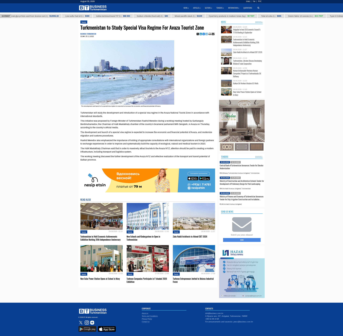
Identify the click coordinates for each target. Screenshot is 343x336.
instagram (86, 322)
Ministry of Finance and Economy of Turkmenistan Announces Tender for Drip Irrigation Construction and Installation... (242, 198)
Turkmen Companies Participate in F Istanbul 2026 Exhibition (147, 280)
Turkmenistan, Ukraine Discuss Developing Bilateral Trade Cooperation (247, 62)
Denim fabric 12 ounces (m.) (289, 16)
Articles (196, 8)
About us (145, 313)
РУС (260, 1)
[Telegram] (206, 34)
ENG (248, 1)
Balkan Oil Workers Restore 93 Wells (245, 83)
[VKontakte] (203, 34)
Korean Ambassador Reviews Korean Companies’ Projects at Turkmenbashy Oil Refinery (247, 73)
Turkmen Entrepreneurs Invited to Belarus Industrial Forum (193, 280)
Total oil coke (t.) (255, 16)
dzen (91, 322)
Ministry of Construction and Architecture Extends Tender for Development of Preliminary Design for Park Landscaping (242, 182)
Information (233, 8)
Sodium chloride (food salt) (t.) (136, 16)
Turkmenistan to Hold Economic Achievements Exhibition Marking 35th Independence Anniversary (100, 238)
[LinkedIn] (201, 34)
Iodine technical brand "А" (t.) (97, 16)
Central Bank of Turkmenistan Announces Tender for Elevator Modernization (241, 167)
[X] (198, 34)
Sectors (208, 8)
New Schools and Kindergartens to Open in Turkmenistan (143, 238)
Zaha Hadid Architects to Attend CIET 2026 (190, 236)
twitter (81, 322)
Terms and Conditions (150, 316)
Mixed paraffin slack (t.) (172, 16)
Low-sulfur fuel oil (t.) (61, 16)
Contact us (146, 322)
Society (84, 22)
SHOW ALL (259, 22)
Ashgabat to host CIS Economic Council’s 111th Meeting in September (246, 31)
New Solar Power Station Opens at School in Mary (100, 278)
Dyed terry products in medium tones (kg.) (215, 16)
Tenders (224, 156)
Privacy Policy (147, 319)
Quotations (247, 8)
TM (254, 1)
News (223, 22)
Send (242, 240)
